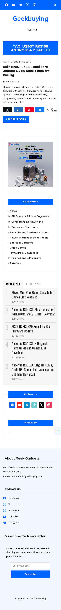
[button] (30, 29)
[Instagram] (20, 4)
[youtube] (13, 4)
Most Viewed (13, 284)
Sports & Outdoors (21, 242)
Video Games (18, 247)
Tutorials (15, 263)
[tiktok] (34, 404)
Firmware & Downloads (24, 252)
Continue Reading (16, 119)
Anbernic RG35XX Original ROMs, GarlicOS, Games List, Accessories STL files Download (33, 369)
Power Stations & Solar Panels (29, 237)
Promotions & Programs (26, 257)
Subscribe (30, 574)
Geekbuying (30, 18)
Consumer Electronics (25, 227)
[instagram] (34, 4)
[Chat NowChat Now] (57, 431)
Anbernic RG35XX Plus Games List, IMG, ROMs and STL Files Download (33, 311)
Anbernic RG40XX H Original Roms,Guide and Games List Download (29, 348)
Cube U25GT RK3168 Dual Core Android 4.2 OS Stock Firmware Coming (26, 71)
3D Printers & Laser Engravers (30, 216)
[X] (27, 4)
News (13, 210)
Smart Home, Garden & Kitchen (29, 232)
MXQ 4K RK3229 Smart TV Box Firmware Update (31, 328)
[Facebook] (6, 4)
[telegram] (27, 404)
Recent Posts (33, 284)
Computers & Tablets (17, 61)
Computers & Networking (27, 221)
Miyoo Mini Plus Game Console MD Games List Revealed (33, 294)
